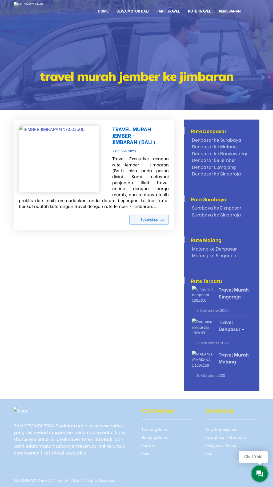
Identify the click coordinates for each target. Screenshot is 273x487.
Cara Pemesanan (221, 429)
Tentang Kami (154, 429)
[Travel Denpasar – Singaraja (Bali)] (202, 329)
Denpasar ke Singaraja (216, 173)
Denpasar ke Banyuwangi (219, 153)
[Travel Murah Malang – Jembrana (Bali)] (202, 361)
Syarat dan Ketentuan (225, 437)
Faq (208, 453)
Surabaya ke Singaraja (216, 214)
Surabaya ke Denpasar (216, 207)
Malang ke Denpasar (214, 248)
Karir (145, 453)
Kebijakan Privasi (221, 445)
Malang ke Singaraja (214, 255)
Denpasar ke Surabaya (216, 139)
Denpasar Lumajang (214, 166)
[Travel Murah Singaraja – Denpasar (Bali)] (202, 296)
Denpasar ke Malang (214, 146)
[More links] (251, 12)
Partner (148, 445)
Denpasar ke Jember (214, 160)
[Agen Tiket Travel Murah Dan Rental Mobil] (43, 10)
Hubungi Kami (154, 437)
